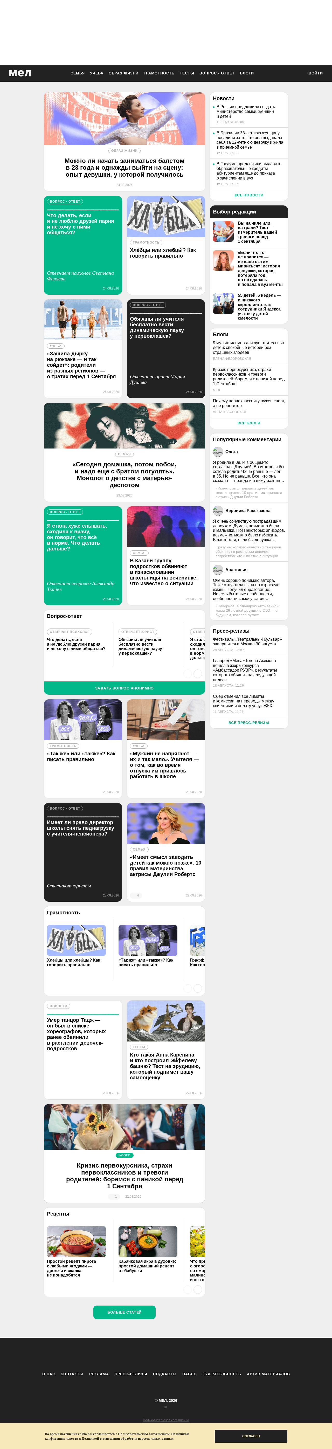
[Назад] (187, 674)
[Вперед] (197, 674)
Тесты (187, 73)
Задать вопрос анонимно (124, 688)
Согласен (251, 1436)
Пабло (189, 1374)
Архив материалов (268, 1374)
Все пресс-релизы (249, 723)
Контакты (72, 1374)
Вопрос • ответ (217, 73)
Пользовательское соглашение (166, 1420)
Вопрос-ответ (64, 616)
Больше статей (124, 1312)
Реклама (99, 1374)
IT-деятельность (222, 1374)
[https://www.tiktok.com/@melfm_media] (166, 1354)
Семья (78, 73)
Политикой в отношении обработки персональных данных (128, 1438)
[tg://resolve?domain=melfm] (123, 1354)
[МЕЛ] (20, 73)
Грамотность (159, 73)
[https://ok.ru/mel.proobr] (194, 1354)
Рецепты (58, 1214)
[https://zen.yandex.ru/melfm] (137, 1354)
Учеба (96, 73)
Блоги (247, 73)
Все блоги (249, 423)
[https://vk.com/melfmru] (151, 1354)
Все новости (249, 195)
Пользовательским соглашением (144, 1434)
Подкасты (165, 1374)
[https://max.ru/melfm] (208, 1354)
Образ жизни (124, 73)
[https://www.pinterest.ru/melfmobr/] (180, 1354)
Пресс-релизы (131, 1374)
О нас (48, 1374)
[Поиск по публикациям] (298, 73)
